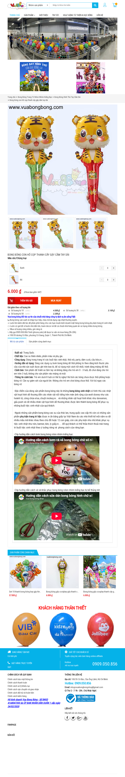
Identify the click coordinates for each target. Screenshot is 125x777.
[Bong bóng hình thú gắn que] (34, 76)
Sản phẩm (29, 15)
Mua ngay (56, 300)
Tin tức (55, 15)
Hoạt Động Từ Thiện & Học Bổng (78, 15)
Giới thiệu (43, 15)
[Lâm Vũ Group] (100, 629)
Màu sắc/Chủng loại (17, 258)
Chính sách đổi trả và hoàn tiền (21, 693)
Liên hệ (100, 15)
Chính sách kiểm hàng (17, 696)
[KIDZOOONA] (25, 629)
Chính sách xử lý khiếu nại (19, 686)
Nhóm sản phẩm (36, 5)
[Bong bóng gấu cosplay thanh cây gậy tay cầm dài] (99, 572)
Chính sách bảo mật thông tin (20, 679)
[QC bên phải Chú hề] (90, 77)
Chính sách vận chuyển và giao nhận (23, 689)
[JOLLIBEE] (62, 629)
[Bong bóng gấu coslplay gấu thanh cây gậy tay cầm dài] (62, 572)
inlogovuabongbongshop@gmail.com (86, 687)
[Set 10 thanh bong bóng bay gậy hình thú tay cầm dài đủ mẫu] (25, 572)
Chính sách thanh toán (17, 682)
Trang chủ (15, 15)
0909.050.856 (83, 683)
